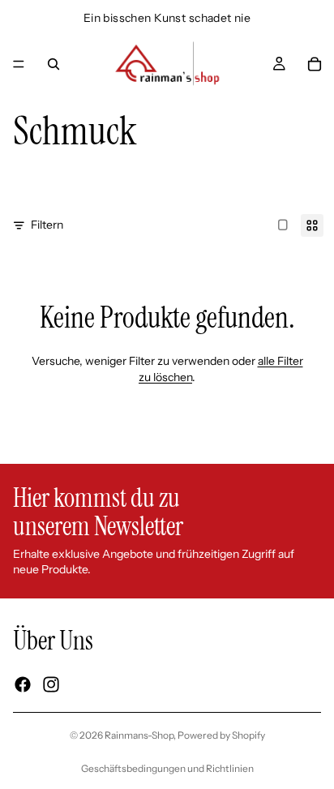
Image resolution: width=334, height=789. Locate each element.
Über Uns (53, 641)
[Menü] (18, 64)
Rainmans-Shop (139, 735)
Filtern (47, 224)
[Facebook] (22, 684)
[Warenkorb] (314, 64)
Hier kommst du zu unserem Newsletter (98, 512)
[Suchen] (53, 64)
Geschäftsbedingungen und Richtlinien (167, 768)
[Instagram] (51, 684)
